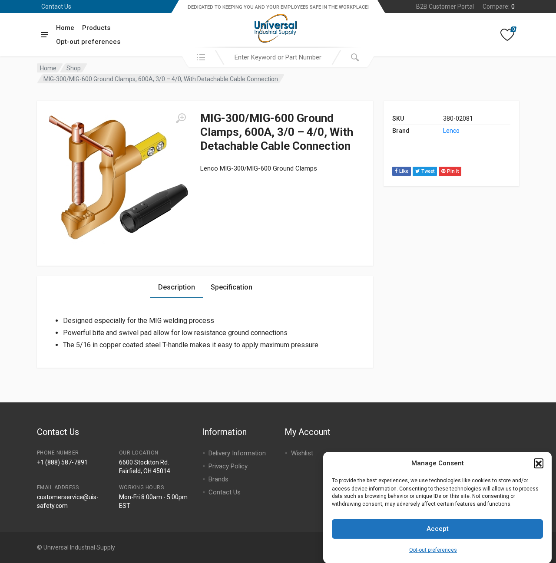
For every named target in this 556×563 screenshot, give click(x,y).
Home (65, 28)
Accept (438, 529)
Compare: (499, 6)
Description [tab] (176, 287)
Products (96, 28)
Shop (73, 68)
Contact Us (56, 6)
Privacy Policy (228, 466)
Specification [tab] (231, 287)
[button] (538, 463)
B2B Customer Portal (445, 6)
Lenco (451, 130)
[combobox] (278, 57)
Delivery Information (237, 453)
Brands (218, 479)
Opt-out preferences (433, 550)
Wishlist (302, 453)
